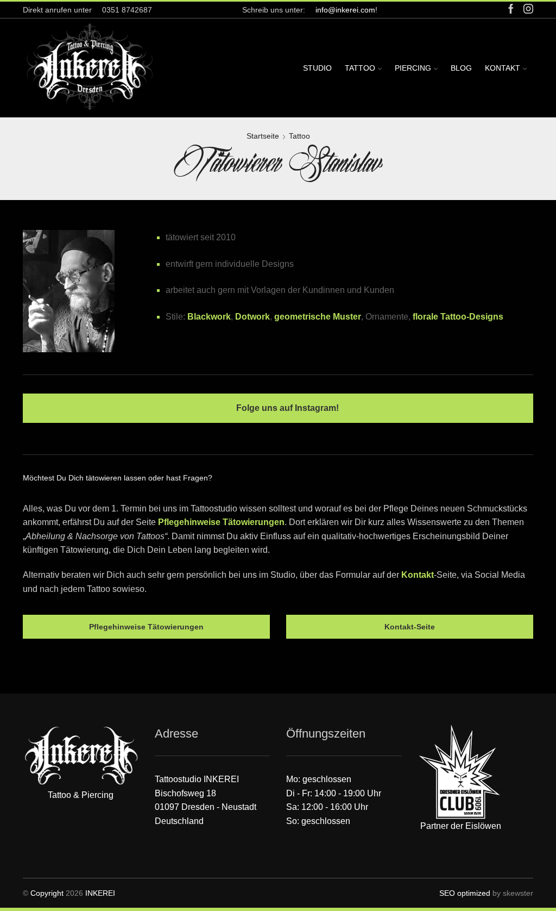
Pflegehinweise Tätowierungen (221, 522)
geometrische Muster (317, 316)
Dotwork (252, 316)
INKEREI (100, 893)
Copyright (47, 893)
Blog (461, 68)
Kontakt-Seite (409, 626)
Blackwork (209, 316)
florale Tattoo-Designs (458, 316)
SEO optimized (464, 893)
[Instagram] (528, 9)
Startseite (263, 136)
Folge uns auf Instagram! (286, 408)
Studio (317, 68)
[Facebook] (511, 9)
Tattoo (360, 68)
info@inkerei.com (345, 9)
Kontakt (502, 68)
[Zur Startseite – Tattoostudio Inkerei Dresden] (89, 65)
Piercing (413, 68)
